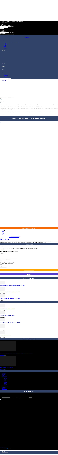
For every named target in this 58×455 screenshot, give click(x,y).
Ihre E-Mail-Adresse (11, 32)
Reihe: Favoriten (6, 74)
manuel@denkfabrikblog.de (7, 448)
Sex (2, 234)
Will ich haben (3, 63)
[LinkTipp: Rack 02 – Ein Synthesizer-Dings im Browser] (2, 283)
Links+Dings (3, 50)
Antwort (3, 249)
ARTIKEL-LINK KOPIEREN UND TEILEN (29, 228)
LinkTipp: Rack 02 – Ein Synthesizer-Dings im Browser (12, 285)
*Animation (5, 44)
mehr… (3, 72)
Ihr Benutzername (11, 26)
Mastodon (29, 274)
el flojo (1, 99)
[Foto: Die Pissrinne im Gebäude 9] (2, 313)
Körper (3, 231)
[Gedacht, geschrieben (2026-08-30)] (2, 307)
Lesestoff (3, 66)
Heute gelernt (4, 376)
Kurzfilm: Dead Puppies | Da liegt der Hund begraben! (16, 353)
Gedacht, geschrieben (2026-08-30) (7, 308)
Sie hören (3, 388)
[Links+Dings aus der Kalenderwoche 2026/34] (2, 290)
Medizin (3, 233)
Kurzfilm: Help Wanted (15, 236)
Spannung (5, 48)
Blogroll (3, 69)
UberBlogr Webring (3, 447)
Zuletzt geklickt (29, 278)
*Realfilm (5, 43)
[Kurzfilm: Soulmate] (8, 365)
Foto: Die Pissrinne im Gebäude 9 (7, 315)
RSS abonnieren (29, 270)
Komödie (5, 382)
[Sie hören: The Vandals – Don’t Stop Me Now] (2, 320)
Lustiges (3, 232)
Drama (5, 46)
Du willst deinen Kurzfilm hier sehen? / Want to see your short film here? (12, 21)
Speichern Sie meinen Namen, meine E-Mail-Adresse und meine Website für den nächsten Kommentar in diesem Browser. (18, 266)
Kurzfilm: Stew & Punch (14, 237)
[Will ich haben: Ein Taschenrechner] (2, 327)
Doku (5, 380)
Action (5, 45)
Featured (3, 374)
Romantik (5, 47)
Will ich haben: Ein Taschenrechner (8, 329)
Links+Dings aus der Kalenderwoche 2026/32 (10, 298)
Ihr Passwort (10, 27)
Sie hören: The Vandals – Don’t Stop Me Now (10, 322)
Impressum (3, 451)
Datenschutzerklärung (5, 22)
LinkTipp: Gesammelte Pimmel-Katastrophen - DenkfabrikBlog (30, 246)
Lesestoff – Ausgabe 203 (5, 335)
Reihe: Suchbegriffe (6, 77)
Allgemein (4, 373)
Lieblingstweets (6, 76)
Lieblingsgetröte (6, 75)
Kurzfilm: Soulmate (6, 367)
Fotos (2, 53)
